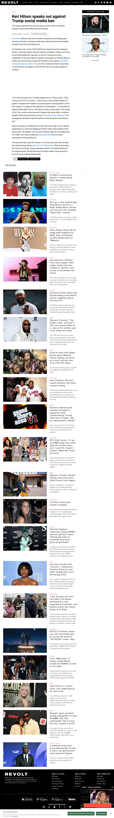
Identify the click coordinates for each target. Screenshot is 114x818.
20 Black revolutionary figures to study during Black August (61, 177)
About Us (78, 776)
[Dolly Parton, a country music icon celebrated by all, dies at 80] (25, 695)
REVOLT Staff (18, 34)
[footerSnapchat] (54, 808)
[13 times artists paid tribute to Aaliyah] (25, 511)
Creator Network (57, 786)
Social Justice (44, 2)
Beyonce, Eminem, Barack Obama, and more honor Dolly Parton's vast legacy (62, 478)
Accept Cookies (101, 813)
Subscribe (75, 2)
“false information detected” (54, 115)
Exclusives (54, 2)
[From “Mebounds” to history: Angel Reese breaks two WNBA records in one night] (25, 667)
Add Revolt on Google (40, 34)
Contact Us (100, 779)
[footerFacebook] (60, 808)
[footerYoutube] (70, 808)
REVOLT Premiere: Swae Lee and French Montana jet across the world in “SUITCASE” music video (62, 635)
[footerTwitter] (65, 808)
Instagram (95, 2)
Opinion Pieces (34, 159)
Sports (52, 290)
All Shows (55, 776)
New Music (53, 200)
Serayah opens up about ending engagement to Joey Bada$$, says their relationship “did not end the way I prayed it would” (63, 718)
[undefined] (95, 24)
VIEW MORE (95, 60)
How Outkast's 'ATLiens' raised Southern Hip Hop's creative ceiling (63, 383)
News (60, 2)
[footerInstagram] (44, 808)
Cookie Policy (14, 816)
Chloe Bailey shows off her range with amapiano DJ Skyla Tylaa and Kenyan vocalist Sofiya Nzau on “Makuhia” (63, 235)
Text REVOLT (101, 781)
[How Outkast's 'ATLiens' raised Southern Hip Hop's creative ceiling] (25, 389)
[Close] (111, 813)
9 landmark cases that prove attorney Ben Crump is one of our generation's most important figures (63, 749)
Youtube (110, 2)
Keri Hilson (16, 38)
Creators (67, 2)
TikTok (98, 2)
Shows (25, 2)
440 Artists (55, 789)
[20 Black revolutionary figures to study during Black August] (25, 184)
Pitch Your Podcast (58, 784)
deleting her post (44, 135)
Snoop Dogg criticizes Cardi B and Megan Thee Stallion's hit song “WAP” (94, 55)
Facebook (104, 2)
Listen (36, 2)
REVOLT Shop (101, 784)
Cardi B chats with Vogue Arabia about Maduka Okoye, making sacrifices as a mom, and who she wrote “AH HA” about (62, 357)
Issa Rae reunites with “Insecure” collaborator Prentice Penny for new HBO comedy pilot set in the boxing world (62, 569)
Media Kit (78, 784)
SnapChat (101, 2)
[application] (97, 798)
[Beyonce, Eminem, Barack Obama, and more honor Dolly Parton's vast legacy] (25, 484)
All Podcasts (56, 779)
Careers (77, 786)
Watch (31, 2)
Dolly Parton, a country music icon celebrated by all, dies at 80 (62, 688)
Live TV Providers (57, 781)
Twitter (107, 2)
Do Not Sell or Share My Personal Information (81, 813)
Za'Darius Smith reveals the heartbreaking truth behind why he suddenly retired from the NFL (63, 296)
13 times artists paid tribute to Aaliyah (60, 503)
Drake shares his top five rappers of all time (94, 35)
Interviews (53, 594)
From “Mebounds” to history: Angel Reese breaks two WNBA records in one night (63, 662)
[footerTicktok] (49, 808)
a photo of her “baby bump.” (43, 145)
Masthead (78, 779)
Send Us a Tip (79, 781)
